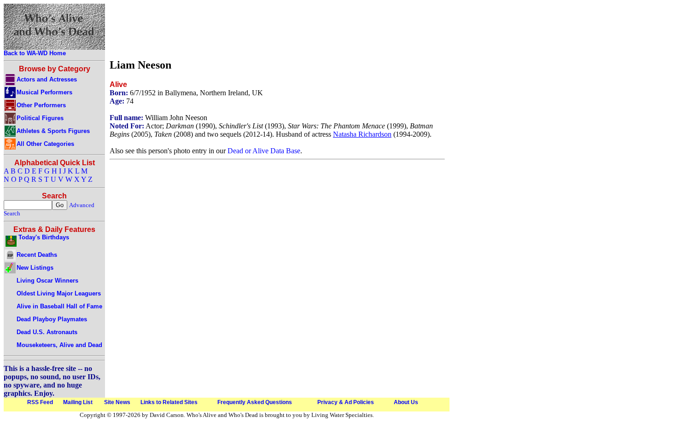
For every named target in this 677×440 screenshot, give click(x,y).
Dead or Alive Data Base (264, 151)
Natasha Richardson (362, 134)
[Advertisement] (277, 29)
